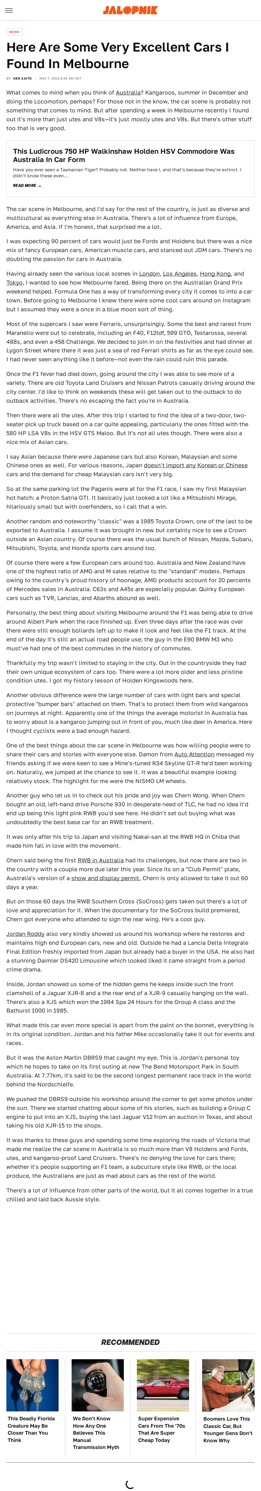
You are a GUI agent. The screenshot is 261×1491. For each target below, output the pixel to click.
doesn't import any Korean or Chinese (196, 465)
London (149, 273)
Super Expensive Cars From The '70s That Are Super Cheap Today (161, 1429)
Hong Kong (215, 273)
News (14, 32)
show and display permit (105, 878)
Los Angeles (180, 273)
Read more (24, 185)
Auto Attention (194, 754)
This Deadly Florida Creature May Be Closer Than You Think (31, 1429)
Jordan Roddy (25, 933)
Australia (128, 92)
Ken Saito (22, 78)
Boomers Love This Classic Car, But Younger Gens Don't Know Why (227, 1429)
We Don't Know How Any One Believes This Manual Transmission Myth (96, 1433)
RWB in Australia (101, 860)
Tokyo (14, 282)
